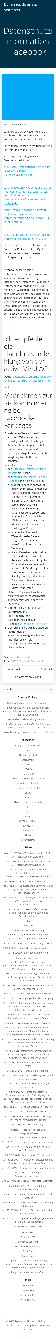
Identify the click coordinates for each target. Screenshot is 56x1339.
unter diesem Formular (33, 623)
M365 (28, 816)
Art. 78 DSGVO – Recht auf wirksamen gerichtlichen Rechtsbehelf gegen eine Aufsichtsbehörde (28, 913)
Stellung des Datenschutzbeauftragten (28, 1272)
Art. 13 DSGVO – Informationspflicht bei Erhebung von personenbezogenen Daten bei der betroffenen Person (28, 1043)
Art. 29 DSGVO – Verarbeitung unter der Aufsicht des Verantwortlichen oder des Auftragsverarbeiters (28, 901)
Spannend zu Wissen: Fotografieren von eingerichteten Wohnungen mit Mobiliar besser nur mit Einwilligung (28, 711)
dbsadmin (12, 124)
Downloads (28, 1232)
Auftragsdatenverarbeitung (28, 745)
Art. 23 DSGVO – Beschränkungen (28, 1124)
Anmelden (28, 1285)
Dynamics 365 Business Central (28, 778)
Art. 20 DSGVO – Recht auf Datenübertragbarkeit (28, 1106)
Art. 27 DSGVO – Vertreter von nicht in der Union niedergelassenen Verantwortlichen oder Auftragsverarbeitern (28, 889)
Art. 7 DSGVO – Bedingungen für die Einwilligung (28, 998)
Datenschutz (23, 657)
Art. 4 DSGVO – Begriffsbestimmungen (28, 952)
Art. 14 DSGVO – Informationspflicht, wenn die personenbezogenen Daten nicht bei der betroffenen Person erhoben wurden (28, 1054)
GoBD (28, 797)
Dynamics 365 (28, 773)
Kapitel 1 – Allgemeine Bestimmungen (28, 934)
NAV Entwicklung (28, 821)
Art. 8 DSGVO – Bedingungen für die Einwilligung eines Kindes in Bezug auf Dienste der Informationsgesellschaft (28, 1006)
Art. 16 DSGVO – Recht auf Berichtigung (28, 1070)
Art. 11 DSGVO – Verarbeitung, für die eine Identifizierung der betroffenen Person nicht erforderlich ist (28, 977)
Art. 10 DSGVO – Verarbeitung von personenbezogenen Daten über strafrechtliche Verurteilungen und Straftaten (28, 965)
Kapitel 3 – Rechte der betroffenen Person (28, 1023)
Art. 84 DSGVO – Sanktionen (28, 1226)
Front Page (28, 1251)
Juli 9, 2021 (27, 124)
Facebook (24, 661)
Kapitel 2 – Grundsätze (28, 957)
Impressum (28, 1255)
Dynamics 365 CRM (28, 1241)
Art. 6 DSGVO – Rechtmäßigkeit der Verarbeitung (28, 993)
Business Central (28, 755)
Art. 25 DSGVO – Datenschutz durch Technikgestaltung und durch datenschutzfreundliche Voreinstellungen (28, 873)
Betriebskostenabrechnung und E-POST (28, 719)
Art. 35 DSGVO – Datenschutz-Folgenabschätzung (28, 1167)
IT (28, 806)
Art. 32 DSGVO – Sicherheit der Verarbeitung (28, 1155)
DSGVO (14, 661)
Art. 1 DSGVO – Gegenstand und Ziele (28, 938)
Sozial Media (37, 661)
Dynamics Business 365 (28, 788)
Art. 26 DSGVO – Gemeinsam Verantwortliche (28, 881)
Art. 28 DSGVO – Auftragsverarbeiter (28, 1137)
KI (28, 811)
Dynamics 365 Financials (28, 1246)
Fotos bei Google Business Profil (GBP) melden (28, 732)
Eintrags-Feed (28, 1290)
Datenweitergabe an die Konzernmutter (28, 703)
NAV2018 (28, 830)
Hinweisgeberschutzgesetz (28, 802)
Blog (28, 750)
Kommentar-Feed (28, 1295)
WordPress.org (28, 1299)
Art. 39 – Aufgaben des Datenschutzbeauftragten (28, 1180)
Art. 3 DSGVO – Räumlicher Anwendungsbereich (28, 947)
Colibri (28, 1329)
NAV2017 (28, 825)
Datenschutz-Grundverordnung (28, 930)
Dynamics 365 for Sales (28, 783)
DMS (28, 764)
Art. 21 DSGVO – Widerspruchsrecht (28, 1111)
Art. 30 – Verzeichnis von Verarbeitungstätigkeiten (28, 1142)
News (28, 835)
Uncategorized (28, 839)
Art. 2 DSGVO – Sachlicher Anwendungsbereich (28, 943)
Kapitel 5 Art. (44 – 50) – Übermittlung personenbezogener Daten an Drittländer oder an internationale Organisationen (28, 1264)
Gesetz (28, 792)
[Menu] (49, 7)
